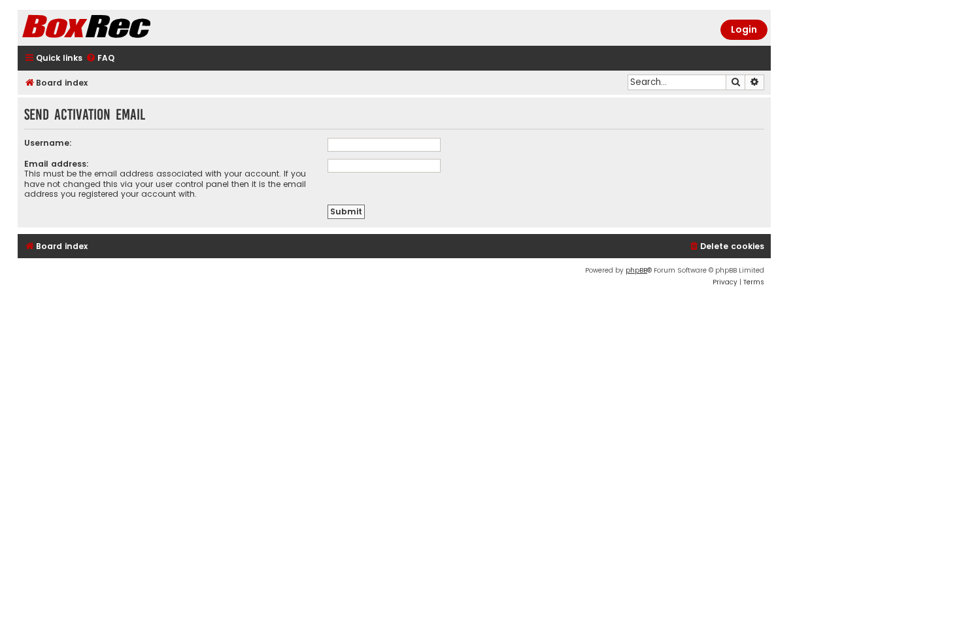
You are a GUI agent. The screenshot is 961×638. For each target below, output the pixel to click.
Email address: (56, 163)
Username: (48, 142)
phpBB (636, 270)
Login (744, 29)
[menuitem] (100, 58)
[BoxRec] (119, 27)
